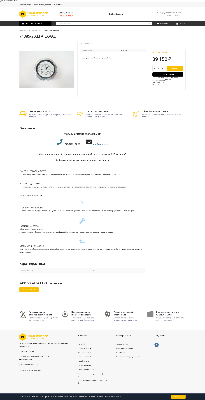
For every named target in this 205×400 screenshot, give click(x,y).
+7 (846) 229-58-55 (64, 12)
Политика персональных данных (30, 370)
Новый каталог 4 (109, 58)
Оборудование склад (86, 369)
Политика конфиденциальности (128, 357)
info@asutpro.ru (115, 14)
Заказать (175, 68)
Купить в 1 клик (168, 74)
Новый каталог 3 (35, 31)
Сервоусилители (84, 365)
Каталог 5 (81, 344)
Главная (22, 31)
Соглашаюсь (178, 397)
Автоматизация (25, 5)
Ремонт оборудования (42, 5)
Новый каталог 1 (84, 361)
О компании (58, 5)
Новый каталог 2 (84, 357)
